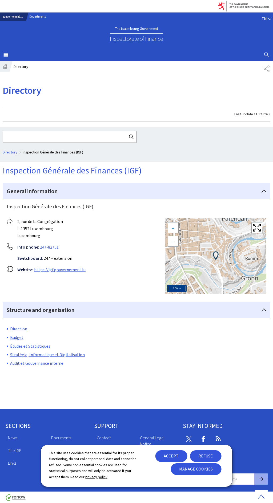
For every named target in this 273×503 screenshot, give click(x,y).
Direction (18, 329)
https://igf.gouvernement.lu (60, 270)
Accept (171, 456)
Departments (37, 17)
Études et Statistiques (30, 346)
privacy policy (96, 477)
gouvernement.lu (13, 17)
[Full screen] (256, 227)
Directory (10, 152)
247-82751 (49, 247)
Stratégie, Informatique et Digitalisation (47, 355)
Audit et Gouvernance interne (36, 363)
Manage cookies (196, 469)
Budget (16, 337)
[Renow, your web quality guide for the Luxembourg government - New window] (15, 499)
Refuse (205, 456)
